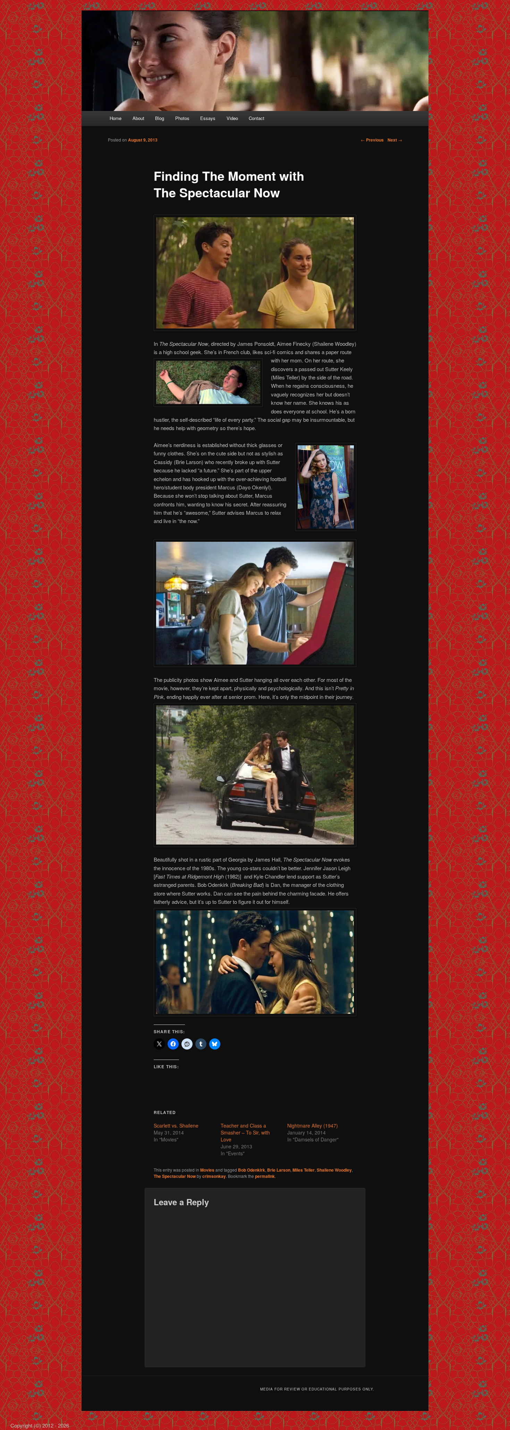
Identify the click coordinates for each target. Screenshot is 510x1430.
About (138, 118)
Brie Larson (278, 1170)
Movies (207, 1170)
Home (115, 118)
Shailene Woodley (334, 1170)
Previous (372, 140)
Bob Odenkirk (251, 1170)
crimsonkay (214, 1176)
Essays (207, 118)
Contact (256, 118)
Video (232, 118)
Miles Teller (303, 1170)
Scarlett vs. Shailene (176, 1125)
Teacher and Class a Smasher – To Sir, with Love (245, 1132)
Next (395, 140)
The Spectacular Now (175, 1176)
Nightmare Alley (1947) (312, 1125)
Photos (182, 118)
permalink (265, 1176)
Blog (159, 118)
